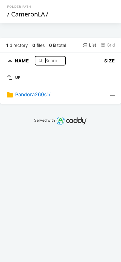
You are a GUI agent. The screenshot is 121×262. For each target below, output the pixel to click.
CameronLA (28, 14)
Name (22, 60)
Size (109, 60)
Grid (110, 44)
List (92, 44)
